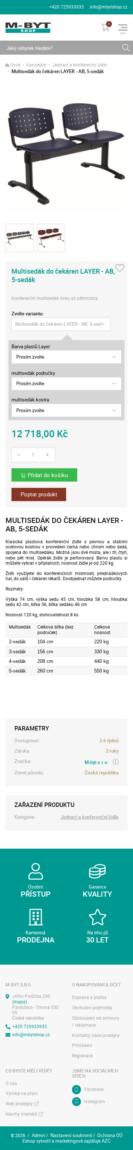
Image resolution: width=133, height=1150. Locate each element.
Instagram (94, 1101)
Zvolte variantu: (27, 313)
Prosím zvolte (30, 356)
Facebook (94, 1089)
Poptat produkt (39, 494)
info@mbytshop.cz (108, 7)
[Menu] (123, 27)
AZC (106, 1140)
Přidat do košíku (48, 475)
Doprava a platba (89, 997)
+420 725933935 (66, 7)
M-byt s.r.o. (97, 762)
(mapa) (19, 1002)
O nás (11, 1083)
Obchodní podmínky (92, 1007)
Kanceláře (36, 65)
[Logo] (28, 28)
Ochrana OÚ (109, 1135)
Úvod (15, 65)
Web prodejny (19, 1104)
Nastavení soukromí (71, 1135)
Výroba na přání (22, 1093)
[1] (126, 48)
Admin (38, 1135)
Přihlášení (82, 1045)
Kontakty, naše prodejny (96, 1035)
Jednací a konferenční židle (79, 65)
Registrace (82, 1056)
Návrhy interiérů (21, 1114)
